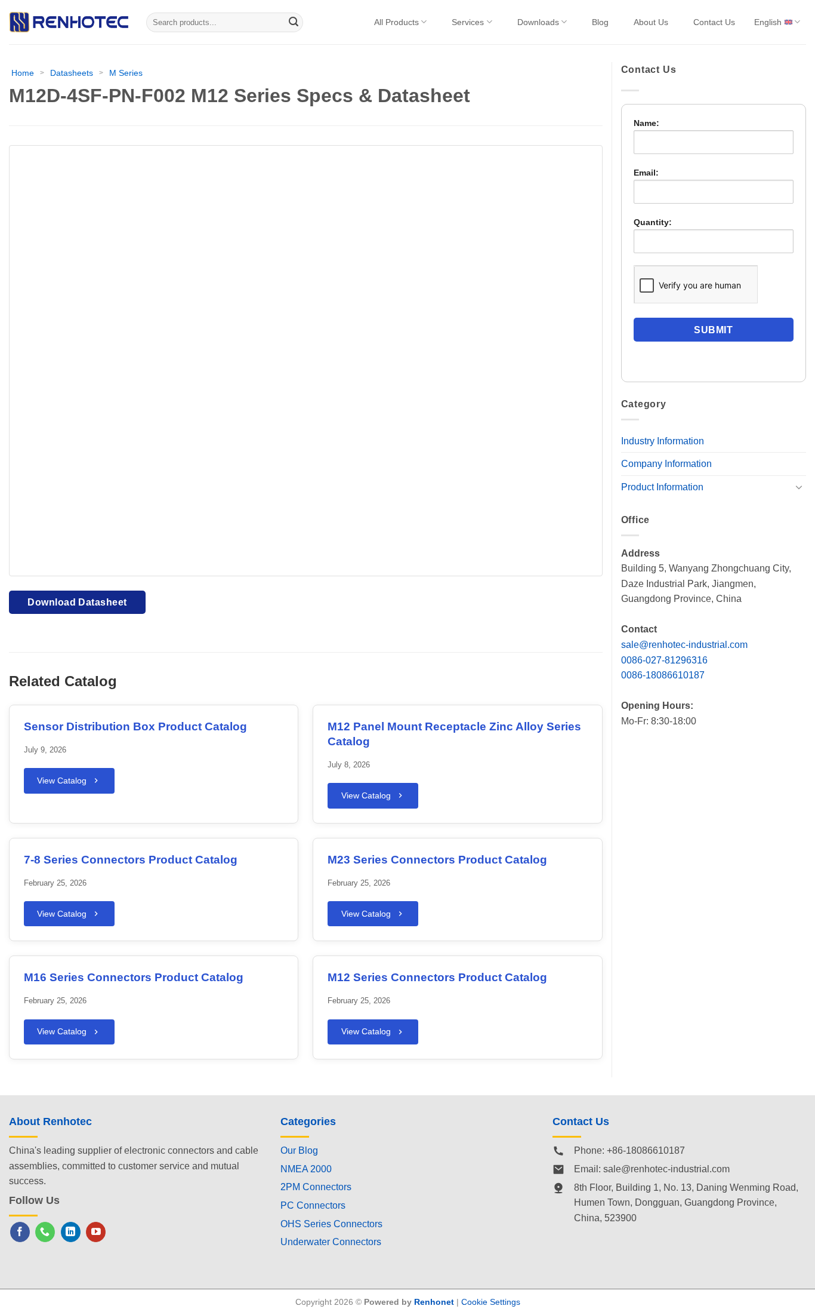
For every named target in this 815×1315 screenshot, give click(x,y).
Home (22, 73)
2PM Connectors (315, 1187)
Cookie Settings (490, 1302)
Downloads (538, 22)
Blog (600, 22)
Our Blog (299, 1150)
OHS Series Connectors (331, 1224)
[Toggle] (799, 487)
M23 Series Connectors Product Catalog (437, 859)
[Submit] (294, 22)
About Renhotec (50, 1121)
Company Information (666, 464)
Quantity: (653, 222)
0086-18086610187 (663, 675)
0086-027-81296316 (664, 660)
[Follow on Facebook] (20, 1232)
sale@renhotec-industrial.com (684, 645)
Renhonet (434, 1302)
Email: (646, 172)
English (768, 22)
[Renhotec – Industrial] (68, 22)
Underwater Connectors (330, 1242)
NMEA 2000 (306, 1169)
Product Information (662, 487)
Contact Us (714, 22)
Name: (646, 123)
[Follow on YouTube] (96, 1232)
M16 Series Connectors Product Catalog (133, 977)
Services (468, 22)
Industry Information (662, 441)
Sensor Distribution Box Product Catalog (135, 726)
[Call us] (45, 1232)
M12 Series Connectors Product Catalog (437, 977)
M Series (126, 73)
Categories (308, 1121)
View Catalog (62, 780)
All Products (396, 22)
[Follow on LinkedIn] (71, 1232)
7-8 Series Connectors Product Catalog (130, 859)
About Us (651, 22)
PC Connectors (312, 1205)
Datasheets (71, 73)
